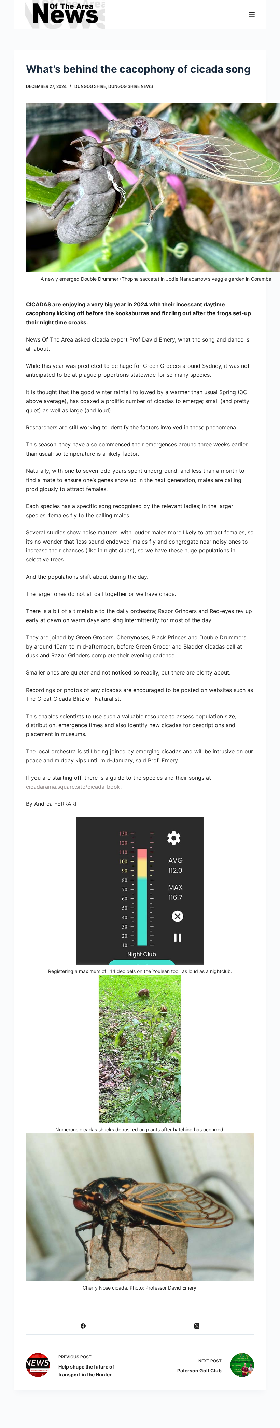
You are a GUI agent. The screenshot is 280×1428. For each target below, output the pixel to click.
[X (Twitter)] (197, 1326)
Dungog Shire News (130, 86)
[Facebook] (83, 1326)
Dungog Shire (90, 86)
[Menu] (252, 15)
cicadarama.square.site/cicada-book (73, 786)
